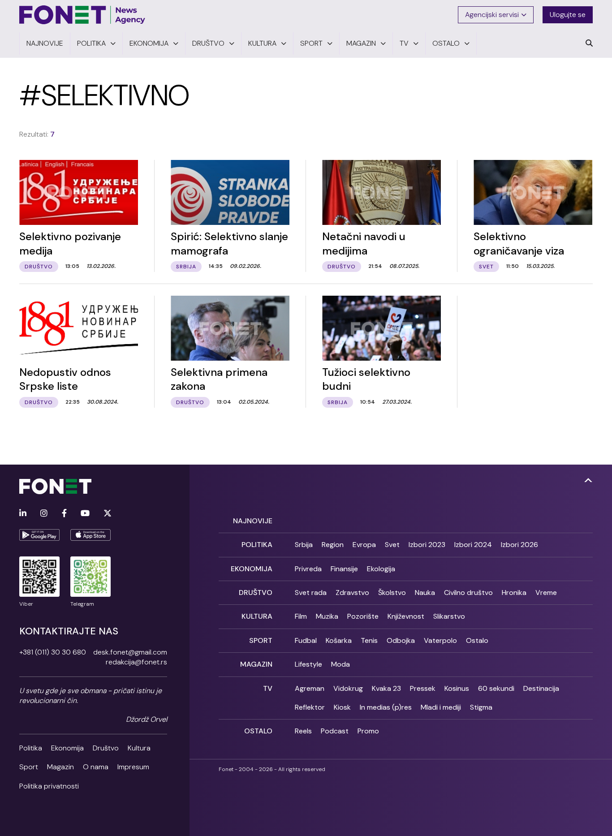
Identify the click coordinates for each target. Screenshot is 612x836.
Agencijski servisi (492, 14)
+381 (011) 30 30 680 (52, 652)
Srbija (304, 544)
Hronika (514, 592)
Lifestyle (308, 664)
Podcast (335, 731)
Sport (28, 766)
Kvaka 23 (386, 688)
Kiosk (342, 707)
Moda (340, 664)
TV (267, 688)
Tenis (369, 640)
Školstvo (392, 592)
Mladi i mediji (441, 707)
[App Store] (90, 535)
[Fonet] (82, 14)
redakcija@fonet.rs (136, 662)
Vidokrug (348, 688)
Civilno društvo (468, 592)
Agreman (309, 688)
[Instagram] (43, 513)
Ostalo (477, 640)
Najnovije (252, 521)
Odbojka (401, 640)
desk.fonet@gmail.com (130, 652)
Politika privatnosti (49, 786)
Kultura (139, 748)
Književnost (406, 616)
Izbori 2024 (473, 544)
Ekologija (381, 568)
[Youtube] (85, 513)
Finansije (344, 568)
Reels (303, 731)
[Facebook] (64, 513)
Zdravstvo (352, 592)
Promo (368, 731)
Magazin (60, 766)
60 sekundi (496, 688)
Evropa (364, 544)
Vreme (546, 592)
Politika (30, 748)
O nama (95, 766)
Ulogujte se (568, 14)
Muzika (327, 616)
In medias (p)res (386, 707)
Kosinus (456, 688)
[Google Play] (39, 535)
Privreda (308, 568)
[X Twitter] (107, 513)
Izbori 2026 (519, 544)
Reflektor (310, 707)
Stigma (481, 707)
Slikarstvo (449, 616)
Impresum (133, 766)
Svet (392, 544)
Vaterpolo (440, 640)
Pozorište (363, 616)
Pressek (422, 688)
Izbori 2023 (427, 544)
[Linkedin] (22, 513)
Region (333, 544)
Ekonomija (67, 748)
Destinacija (541, 688)
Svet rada (311, 592)
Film (301, 616)
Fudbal (306, 640)
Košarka (339, 640)
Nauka (425, 592)
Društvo (106, 748)
